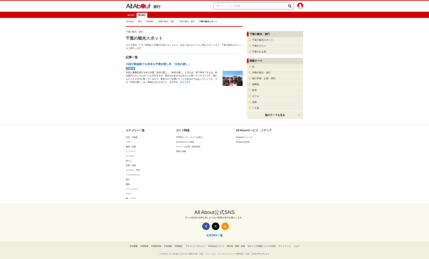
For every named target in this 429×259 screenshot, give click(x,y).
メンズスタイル (133, 175)
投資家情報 (156, 246)
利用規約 (179, 246)
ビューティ (131, 151)
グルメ (129, 193)
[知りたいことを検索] (289, 6)
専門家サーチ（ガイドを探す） (190, 137)
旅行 (157, 7)
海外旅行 (131, 15)
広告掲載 (168, 246)
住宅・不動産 (132, 137)
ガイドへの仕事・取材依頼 (188, 146)
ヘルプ (296, 246)
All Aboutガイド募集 (185, 142)
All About (130, 21)
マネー (129, 142)
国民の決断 (181, 151)
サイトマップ (285, 246)
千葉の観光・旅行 (187, 21)
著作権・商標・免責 (236, 246)
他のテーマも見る (275, 115)
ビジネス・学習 (133, 170)
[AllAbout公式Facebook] (206, 226)
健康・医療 (131, 146)
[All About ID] (300, 6)
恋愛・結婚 (131, 165)
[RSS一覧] (225, 226)
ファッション (132, 189)
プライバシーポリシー (195, 246)
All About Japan (243, 142)
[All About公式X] (215, 226)
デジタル (130, 156)
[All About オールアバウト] (138, 7)
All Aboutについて (216, 246)
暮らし (129, 161)
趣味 (128, 184)
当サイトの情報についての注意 (262, 246)
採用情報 (144, 246)
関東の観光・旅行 (167, 21)
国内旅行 (142, 15)
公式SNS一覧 (214, 235)
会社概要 (134, 246)
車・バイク (131, 198)
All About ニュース (244, 137)
